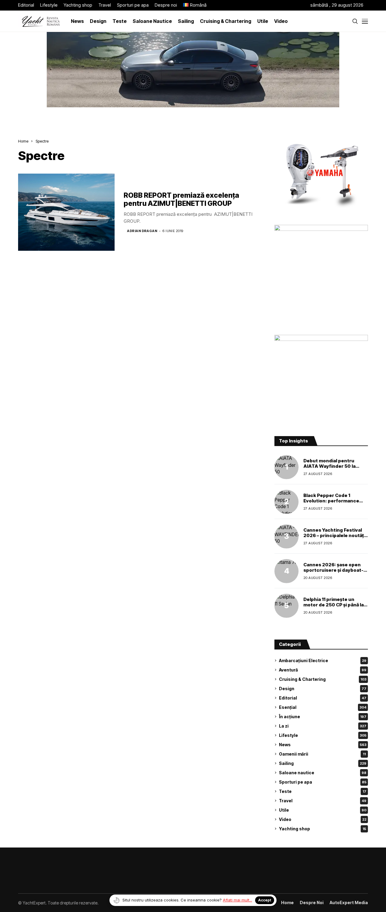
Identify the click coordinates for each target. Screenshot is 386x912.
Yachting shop (322, 828)
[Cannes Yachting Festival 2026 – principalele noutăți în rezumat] (286, 536)
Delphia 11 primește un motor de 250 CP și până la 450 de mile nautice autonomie (333, 607)
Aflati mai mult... (237, 900)
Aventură (322, 669)
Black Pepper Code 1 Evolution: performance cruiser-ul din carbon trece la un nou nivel (335, 503)
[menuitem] (195, 5)
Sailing (322, 763)
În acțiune (322, 716)
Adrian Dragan (142, 231)
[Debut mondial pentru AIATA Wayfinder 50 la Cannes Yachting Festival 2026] (286, 467)
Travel (322, 800)
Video (322, 819)
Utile (322, 810)
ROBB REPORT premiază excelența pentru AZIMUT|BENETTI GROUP (181, 199)
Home (23, 141)
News (322, 744)
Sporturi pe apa (322, 782)
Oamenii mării (322, 753)
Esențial (322, 707)
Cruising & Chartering (322, 679)
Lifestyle (322, 735)
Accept (264, 900)
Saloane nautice (322, 772)
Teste (322, 791)
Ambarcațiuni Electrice (322, 660)
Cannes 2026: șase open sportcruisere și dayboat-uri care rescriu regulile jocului (333, 573)
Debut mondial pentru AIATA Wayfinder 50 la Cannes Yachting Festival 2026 (332, 469)
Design (322, 688)
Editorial (322, 697)
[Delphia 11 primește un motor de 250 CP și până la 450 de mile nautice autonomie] (286, 606)
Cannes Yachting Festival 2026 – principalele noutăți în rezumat (334, 535)
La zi (322, 725)
